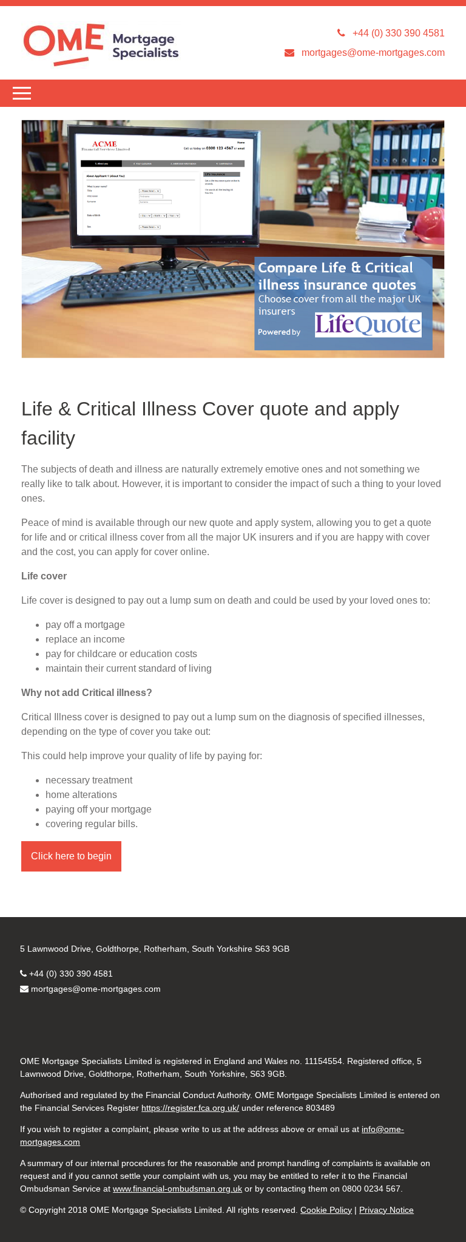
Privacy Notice (386, 1210)
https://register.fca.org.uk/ (190, 1108)
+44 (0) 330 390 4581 (71, 973)
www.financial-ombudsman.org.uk (177, 1188)
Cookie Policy (326, 1210)
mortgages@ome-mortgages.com (96, 989)
